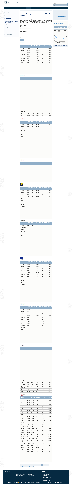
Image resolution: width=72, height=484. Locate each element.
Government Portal (31, 475)
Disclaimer (7, 471)
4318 (47, 465)
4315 (39, 465)
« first (22, 465)
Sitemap (44, 482)
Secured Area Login (58, 482)
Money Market (6, 15)
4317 (45, 465)
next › (29, 466)
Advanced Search (65, 1)
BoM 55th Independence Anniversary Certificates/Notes (9, 32)
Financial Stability (21, 8)
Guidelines (5, 30)
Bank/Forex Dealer (23, 31)
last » (32, 466)
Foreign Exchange (7, 18)
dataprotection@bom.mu (46, 480)
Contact (41, 2)
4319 (22, 466)
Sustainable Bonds (7, 35)
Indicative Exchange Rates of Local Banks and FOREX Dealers (11, 22)
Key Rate (60, 11)
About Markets (6, 10)
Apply (22, 39)
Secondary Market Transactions (8, 16)
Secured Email (50, 482)
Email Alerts (10, 482)
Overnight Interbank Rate (61, 16)
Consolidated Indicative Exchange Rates (10, 19)
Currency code (23, 34)
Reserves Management (7, 27)
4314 (36, 465)
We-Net (65, 482)
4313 (34, 465)
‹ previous (25, 465)
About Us (6, 8)
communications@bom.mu (47, 477)
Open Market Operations (7, 13)
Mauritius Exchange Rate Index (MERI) (10, 26)
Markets (28, 8)
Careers (36, 2)
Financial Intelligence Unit (19, 475)
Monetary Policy (13, 8)
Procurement (29, 2)
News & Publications (35, 8)
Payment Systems (44, 8)
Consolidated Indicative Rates (58, 23)
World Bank (30, 474)
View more (66, 34)
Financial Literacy (59, 8)
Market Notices (6, 12)
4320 (24, 466)
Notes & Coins (52, 8)
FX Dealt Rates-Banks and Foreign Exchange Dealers (11, 24)
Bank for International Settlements (33, 476)
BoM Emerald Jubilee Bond (8, 34)
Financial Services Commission (20, 474)
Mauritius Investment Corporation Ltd (21, 476)
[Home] (14, 2)
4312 (31, 465)
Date (21, 26)
